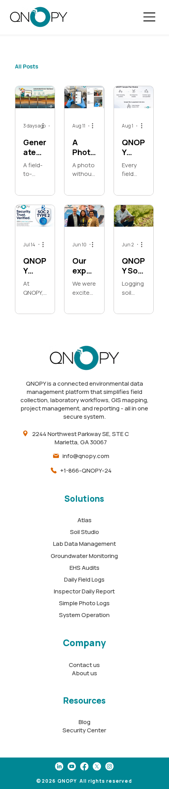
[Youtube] (72, 766)
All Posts (26, 66)
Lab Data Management (84, 544)
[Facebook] (84, 766)
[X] (97, 766)
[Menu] (150, 17)
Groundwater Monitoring (84, 556)
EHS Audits (84, 568)
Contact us (84, 665)
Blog (84, 722)
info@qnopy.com (85, 456)
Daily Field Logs (84, 579)
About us (84, 673)
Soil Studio (84, 532)
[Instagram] (109, 766)
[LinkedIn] (59, 766)
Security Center (84, 730)
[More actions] (45, 126)
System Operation (84, 615)
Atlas (84, 520)
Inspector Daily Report (84, 591)
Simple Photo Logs (84, 603)
